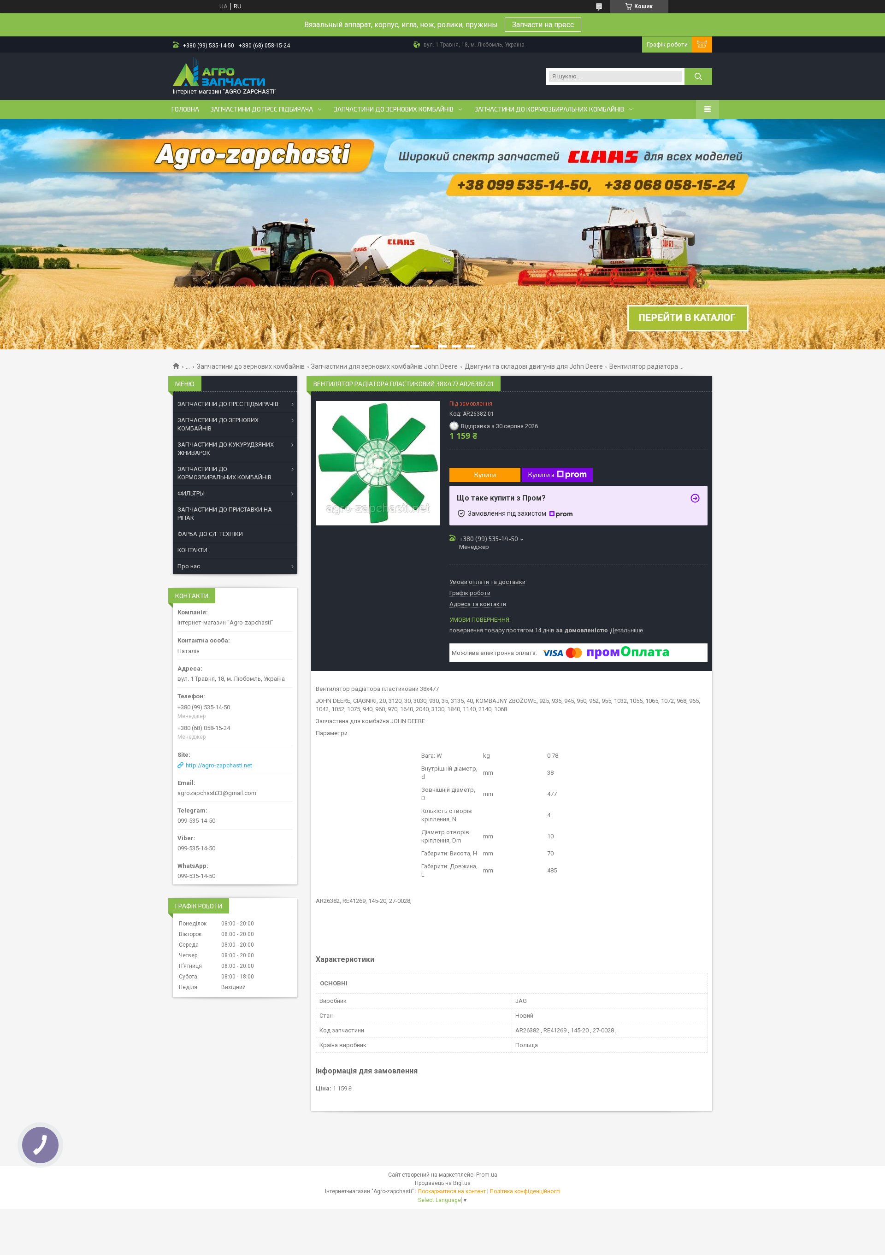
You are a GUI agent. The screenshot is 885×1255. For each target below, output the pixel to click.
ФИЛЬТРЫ (191, 493)
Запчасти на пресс (543, 24)
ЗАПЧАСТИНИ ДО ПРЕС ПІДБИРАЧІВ (227, 404)
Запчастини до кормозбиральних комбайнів (549, 109)
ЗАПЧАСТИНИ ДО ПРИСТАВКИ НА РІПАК (224, 513)
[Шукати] (698, 76)
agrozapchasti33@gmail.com (216, 793)
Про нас (188, 566)
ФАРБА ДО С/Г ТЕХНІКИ (210, 533)
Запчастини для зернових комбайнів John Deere (384, 366)
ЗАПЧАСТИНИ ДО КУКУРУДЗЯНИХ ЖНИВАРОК (225, 448)
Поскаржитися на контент (452, 1191)
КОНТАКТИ (192, 550)
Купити (485, 474)
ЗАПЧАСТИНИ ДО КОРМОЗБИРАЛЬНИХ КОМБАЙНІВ (224, 473)
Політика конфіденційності (525, 1191)
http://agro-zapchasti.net (219, 765)
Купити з (541, 474)
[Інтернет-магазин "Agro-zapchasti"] (219, 72)
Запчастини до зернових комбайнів (394, 109)
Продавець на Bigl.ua (443, 1183)
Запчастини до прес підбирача (261, 109)
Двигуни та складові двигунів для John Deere (534, 366)
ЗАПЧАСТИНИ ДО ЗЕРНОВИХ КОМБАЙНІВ (218, 424)
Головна (185, 109)
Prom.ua (486, 1175)
